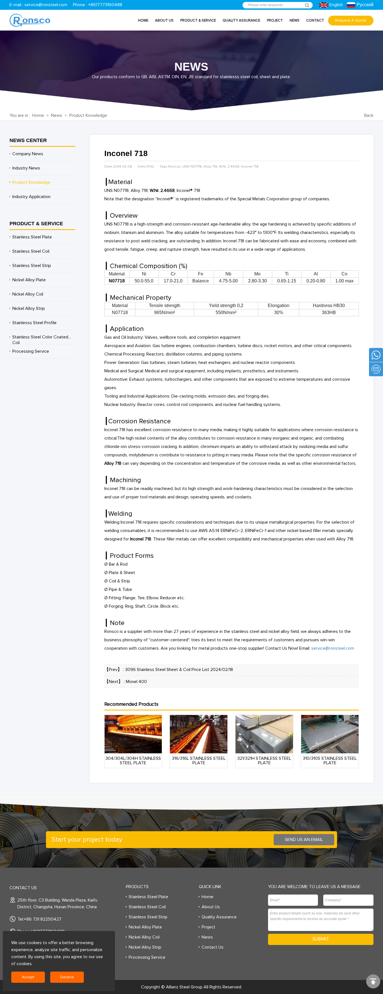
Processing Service (30, 351)
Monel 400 (136, 681)
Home (143, 20)
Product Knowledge (88, 115)
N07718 (117, 280)
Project (275, 20)
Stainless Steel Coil (30, 251)
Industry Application (31, 196)
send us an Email (304, 839)
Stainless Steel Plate (32, 237)
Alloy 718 (112, 463)
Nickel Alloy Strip (28, 308)
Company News (27, 154)
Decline (67, 977)
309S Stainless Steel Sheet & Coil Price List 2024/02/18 (179, 669)
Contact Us (212, 947)
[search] (307, 5)
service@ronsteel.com (45, 5)
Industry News (26, 168)
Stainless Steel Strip (31, 265)
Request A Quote (350, 20)
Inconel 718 (140, 539)
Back (368, 115)
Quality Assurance (241, 20)
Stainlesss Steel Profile (34, 323)
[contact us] (376, 355)
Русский (365, 5)
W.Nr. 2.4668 (162, 190)
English (336, 5)
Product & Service (198, 20)
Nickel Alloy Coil (27, 294)
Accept (28, 977)
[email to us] (376, 369)
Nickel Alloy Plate (29, 280)
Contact (315, 20)
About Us (164, 20)
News (294, 20)
